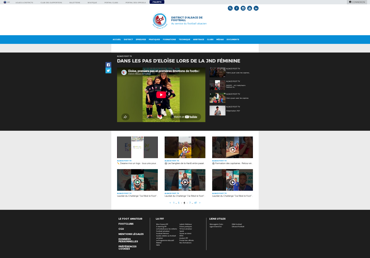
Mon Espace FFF (162, 224)
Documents (233, 39)
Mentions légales (131, 234)
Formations (169, 39)
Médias (220, 39)
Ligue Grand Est (216, 227)
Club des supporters (51, 2)
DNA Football (237, 224)
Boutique (92, 2)
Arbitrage (198, 39)
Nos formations (186, 243)
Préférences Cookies (127, 247)
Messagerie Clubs (216, 224)
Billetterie (75, 2)
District (128, 39)
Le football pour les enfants (166, 229)
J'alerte (156, 2)
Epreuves (141, 39)
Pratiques (154, 39)
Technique (184, 39)
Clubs (210, 39)
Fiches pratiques (186, 227)
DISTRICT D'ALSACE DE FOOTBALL (187, 19)
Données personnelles (128, 240)
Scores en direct (185, 233)
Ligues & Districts (24, 2)
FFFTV (181, 236)
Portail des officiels (136, 2)
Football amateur (163, 231)
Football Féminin (162, 233)
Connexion (358, 2)
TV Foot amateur (186, 229)
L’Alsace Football (238, 227)
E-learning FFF (161, 227)
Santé (182, 231)
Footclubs (126, 224)
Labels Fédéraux (186, 224)
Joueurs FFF (184, 238)
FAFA (158, 245)
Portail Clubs (111, 2)
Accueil (117, 39)
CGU (121, 229)
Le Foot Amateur (130, 219)
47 (195, 202)
